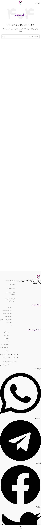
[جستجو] (3, 36)
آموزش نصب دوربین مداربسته (8, 355)
